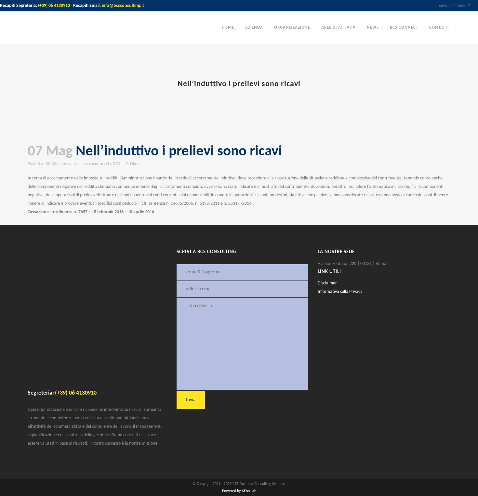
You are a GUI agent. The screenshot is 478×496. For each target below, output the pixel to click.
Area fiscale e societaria (85, 164)
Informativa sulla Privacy (340, 291)
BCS (116, 164)
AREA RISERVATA (452, 6)
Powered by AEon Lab (239, 491)
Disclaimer (327, 283)
